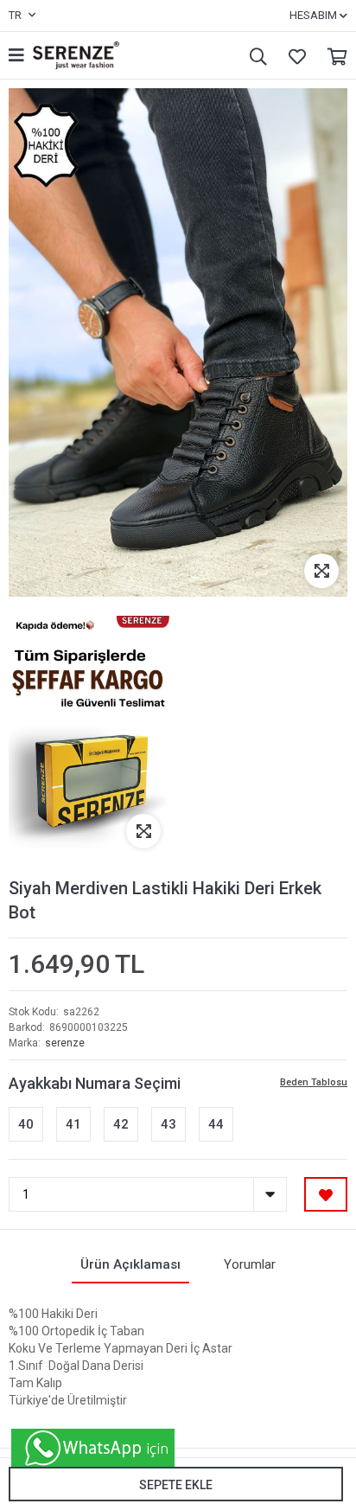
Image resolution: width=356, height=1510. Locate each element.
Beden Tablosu (313, 1082)
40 (26, 1124)
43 (168, 1124)
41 (73, 1124)
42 (121, 1124)
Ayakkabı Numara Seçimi (95, 1083)
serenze (65, 1043)
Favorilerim (293, 56)
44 (216, 1124)
